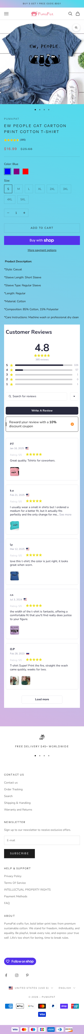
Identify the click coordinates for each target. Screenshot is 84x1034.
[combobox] (74, 396)
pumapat (11, 118)
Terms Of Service (15, 883)
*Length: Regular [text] (14, 293)
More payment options (42, 250)
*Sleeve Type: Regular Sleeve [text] (22, 285)
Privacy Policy (12, 876)
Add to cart (42, 228)
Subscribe (19, 853)
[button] (15, 140)
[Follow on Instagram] (17, 975)
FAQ (7, 903)
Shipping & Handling (17, 803)
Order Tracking (13, 789)
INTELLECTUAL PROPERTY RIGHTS (27, 890)
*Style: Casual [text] (13, 269)
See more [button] (65, 514)
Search (8, 796)
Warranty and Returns (18, 810)
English (65, 988)
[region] (42, 742)
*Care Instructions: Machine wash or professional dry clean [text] (41, 317)
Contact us (11, 783)
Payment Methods (15, 896)
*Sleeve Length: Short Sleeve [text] (22, 277)
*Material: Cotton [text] (15, 301)
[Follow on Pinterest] (27, 975)
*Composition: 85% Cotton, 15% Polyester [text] (31, 309)
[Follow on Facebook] (6, 975)
